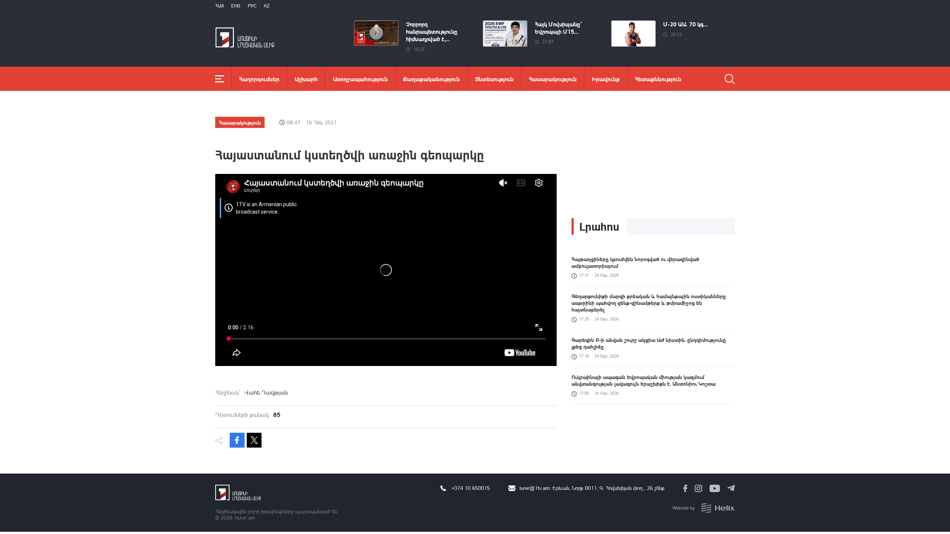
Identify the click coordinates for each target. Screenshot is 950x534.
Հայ (219, 6)
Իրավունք (606, 79)
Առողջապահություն (360, 79)
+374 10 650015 (471, 488)
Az (266, 6)
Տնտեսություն (494, 79)
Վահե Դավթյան (266, 392)
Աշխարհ (306, 79)
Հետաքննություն (658, 79)
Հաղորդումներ (259, 79)
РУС (252, 6)
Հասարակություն (553, 79)
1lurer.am (244, 517)
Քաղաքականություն (431, 79)
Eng (235, 6)
